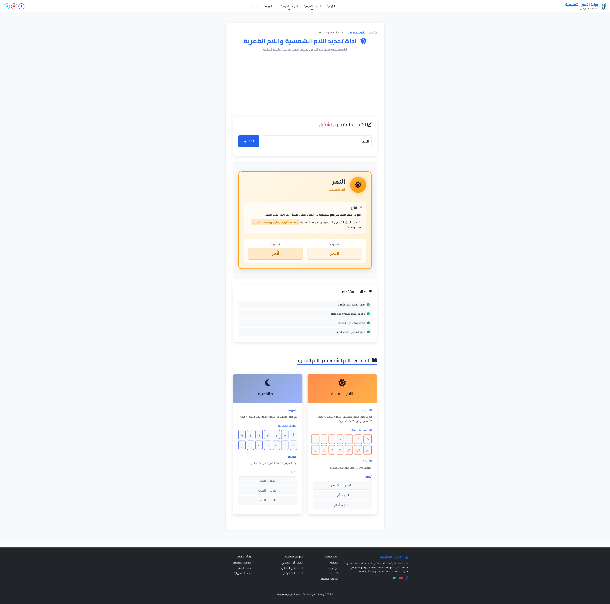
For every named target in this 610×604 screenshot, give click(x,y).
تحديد (246, 141)
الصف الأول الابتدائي (292, 562)
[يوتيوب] (14, 6)
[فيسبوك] (21, 6)
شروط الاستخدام (242, 568)
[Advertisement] (305, 87)
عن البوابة (270, 6)
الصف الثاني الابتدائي (292, 568)
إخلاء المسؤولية (242, 573)
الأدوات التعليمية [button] (290, 6)
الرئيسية (331, 6)
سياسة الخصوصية (242, 562)
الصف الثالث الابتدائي (292, 573)
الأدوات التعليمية (356, 32)
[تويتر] (7, 6)
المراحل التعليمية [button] (313, 6)
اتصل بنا (256, 6)
